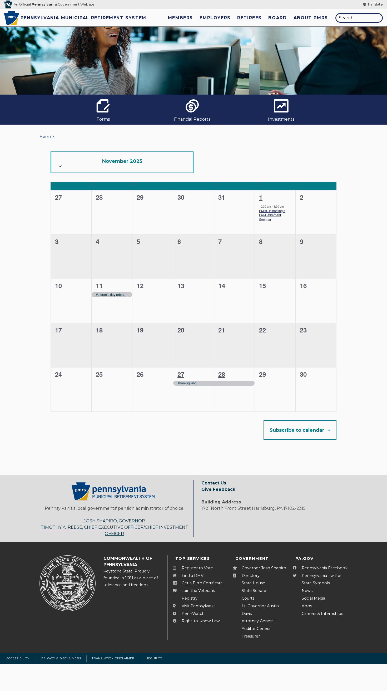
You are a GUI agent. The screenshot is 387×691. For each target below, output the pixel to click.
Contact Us (213, 483)
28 (221, 374)
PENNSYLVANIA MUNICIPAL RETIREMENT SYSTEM (83, 17)
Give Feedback (218, 489)
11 (99, 285)
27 (180, 374)
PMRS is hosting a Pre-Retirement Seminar (272, 215)
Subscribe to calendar (297, 430)
